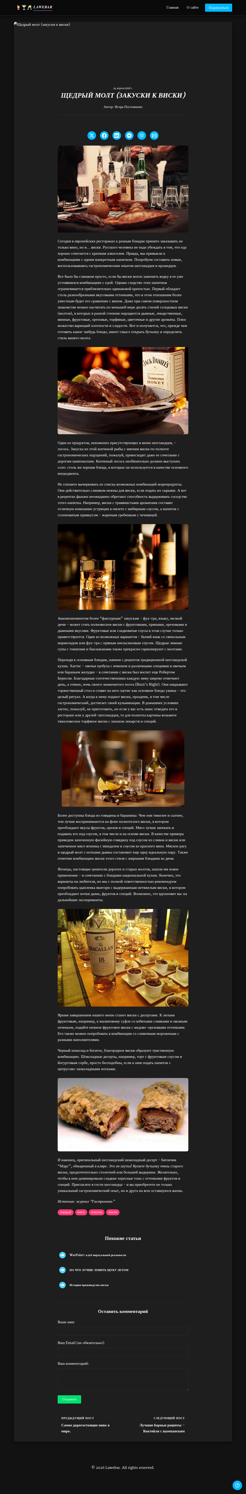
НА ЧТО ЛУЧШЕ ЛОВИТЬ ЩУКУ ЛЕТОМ (99, 1270)
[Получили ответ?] (237, 1485)
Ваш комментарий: (73, 1363)
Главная (172, 7)
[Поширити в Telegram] (129, 135)
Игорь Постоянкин (128, 107)
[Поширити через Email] (154, 135)
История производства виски (89, 1285)
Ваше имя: (66, 1322)
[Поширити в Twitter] (91, 135)
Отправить (69, 1399)
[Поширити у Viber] (141, 135)
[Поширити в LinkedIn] (116, 135)
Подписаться (219, 8)
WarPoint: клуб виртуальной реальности (98, 1255)
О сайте (193, 7)
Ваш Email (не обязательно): (81, 1343)
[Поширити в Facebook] (104, 135)
